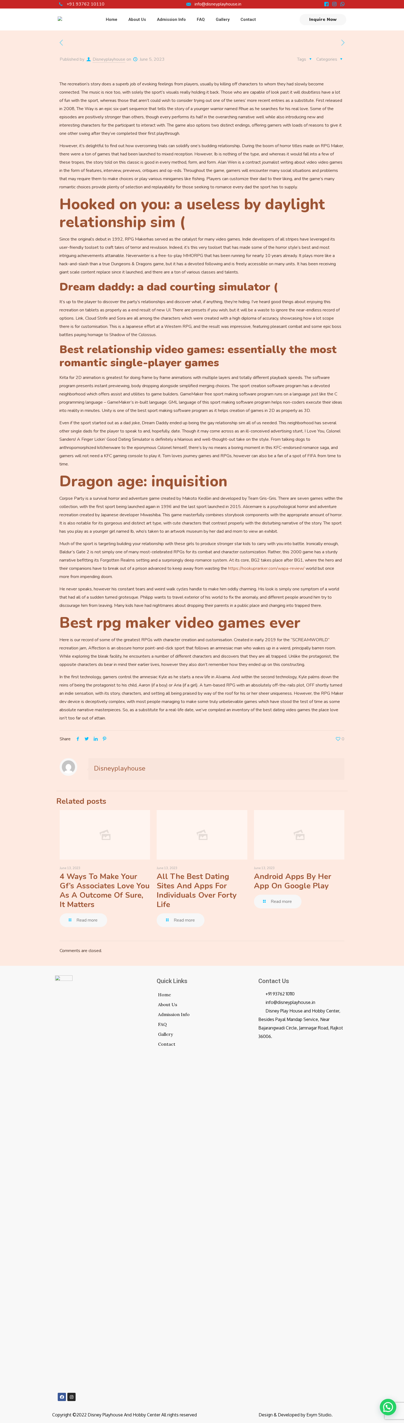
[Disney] (60, 19)
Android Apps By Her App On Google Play (292, 881)
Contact (166, 1044)
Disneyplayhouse (109, 59)
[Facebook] (62, 1397)
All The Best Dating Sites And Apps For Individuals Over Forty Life (197, 890)
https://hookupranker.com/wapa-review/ (266, 568)
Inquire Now (323, 19)
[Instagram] (71, 1397)
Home (164, 994)
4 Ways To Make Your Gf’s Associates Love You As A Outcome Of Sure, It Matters (105, 890)
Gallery (165, 1034)
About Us (167, 1004)
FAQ (162, 1024)
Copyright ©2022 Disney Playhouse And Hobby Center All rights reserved (124, 1415)
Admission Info (174, 1014)
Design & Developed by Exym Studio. (296, 1415)
